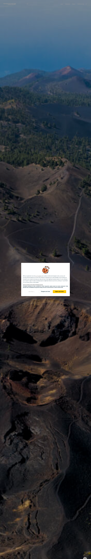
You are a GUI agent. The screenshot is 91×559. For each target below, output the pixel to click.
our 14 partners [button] (38, 276)
